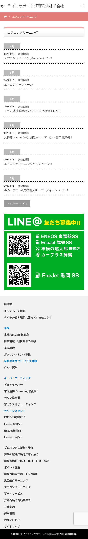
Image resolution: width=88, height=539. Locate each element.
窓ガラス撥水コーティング (20, 404)
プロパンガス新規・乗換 (18, 447)
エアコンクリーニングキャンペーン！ (28, 58)
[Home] (5, 17)
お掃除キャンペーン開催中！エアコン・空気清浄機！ (38, 137)
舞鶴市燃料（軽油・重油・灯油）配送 (26, 460)
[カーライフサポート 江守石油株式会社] (32, 6)
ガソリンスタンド (14, 410)
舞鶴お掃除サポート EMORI (21, 473)
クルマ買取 (10, 367)
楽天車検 (9, 347)
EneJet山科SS (13, 437)
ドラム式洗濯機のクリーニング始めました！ (32, 111)
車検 (6, 328)
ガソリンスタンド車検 (17, 354)
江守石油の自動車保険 (17, 500)
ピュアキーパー (13, 384)
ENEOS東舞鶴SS (14, 417)
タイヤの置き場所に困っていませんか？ (28, 317)
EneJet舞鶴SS (13, 424)
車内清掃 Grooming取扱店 (20, 391)
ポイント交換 (12, 467)
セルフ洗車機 (12, 397)
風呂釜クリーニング (16, 480)
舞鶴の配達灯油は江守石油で (21, 454)
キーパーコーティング (17, 378)
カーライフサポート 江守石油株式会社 (41, 534)
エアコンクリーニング (17, 487)
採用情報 (9, 513)
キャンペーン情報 (14, 310)
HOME (8, 304)
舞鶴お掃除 (23, 54)
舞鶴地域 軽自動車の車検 (20, 341)
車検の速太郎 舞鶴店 (16, 334)
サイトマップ (12, 526)
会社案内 (9, 506)
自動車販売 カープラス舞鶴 (20, 361)
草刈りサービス (13, 493)
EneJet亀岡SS (13, 430)
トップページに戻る (17, 203)
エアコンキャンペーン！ (20, 84)
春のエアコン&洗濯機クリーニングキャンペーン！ (36, 190)
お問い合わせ (12, 519)
